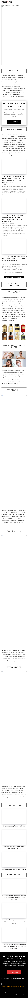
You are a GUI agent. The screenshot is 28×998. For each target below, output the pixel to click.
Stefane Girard (5, 182)
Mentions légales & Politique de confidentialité (10, 986)
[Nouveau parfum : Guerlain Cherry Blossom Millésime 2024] (14, 837)
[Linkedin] (2, 984)
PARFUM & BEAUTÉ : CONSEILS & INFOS (14, 346)
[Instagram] (9, 984)
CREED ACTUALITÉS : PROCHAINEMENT (14, 869)
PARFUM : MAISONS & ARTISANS (14, 292)
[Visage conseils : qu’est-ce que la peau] (14, 816)
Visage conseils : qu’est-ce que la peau (14, 826)
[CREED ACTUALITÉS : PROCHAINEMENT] (14, 859)
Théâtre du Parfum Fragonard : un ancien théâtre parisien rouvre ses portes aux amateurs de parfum (13, 178)
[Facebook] (6, 984)
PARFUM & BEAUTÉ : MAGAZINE (14, 129)
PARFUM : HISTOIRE (14, 667)
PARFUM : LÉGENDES (14, 531)
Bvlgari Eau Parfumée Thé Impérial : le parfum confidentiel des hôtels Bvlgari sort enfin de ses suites (14, 258)
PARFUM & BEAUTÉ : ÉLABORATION (14, 390)
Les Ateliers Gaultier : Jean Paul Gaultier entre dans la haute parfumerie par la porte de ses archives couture (12, 218)
